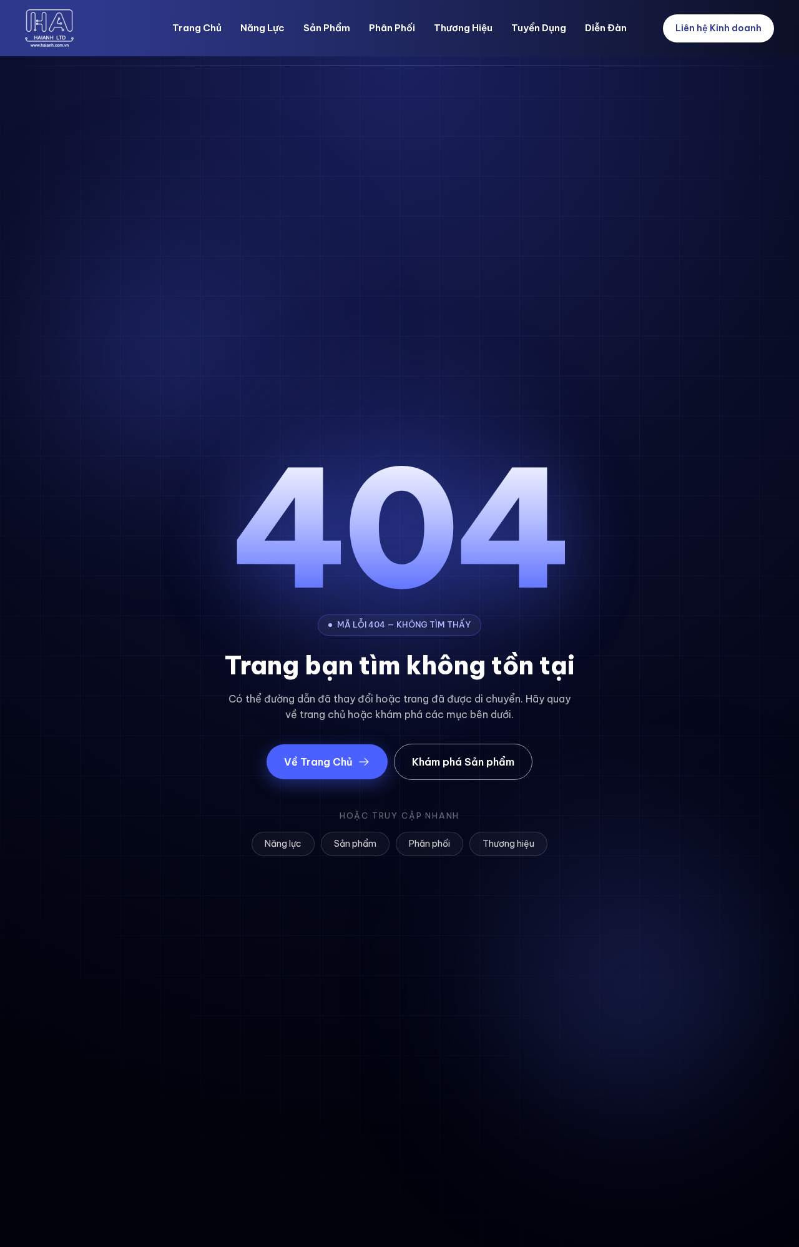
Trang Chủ (197, 28)
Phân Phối (392, 28)
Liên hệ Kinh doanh (718, 28)
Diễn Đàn (606, 28)
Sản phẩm (355, 843)
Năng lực (283, 843)
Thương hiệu (508, 843)
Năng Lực (262, 28)
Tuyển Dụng (538, 28)
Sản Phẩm (326, 28)
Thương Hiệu (463, 28)
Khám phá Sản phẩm (463, 762)
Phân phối (429, 843)
